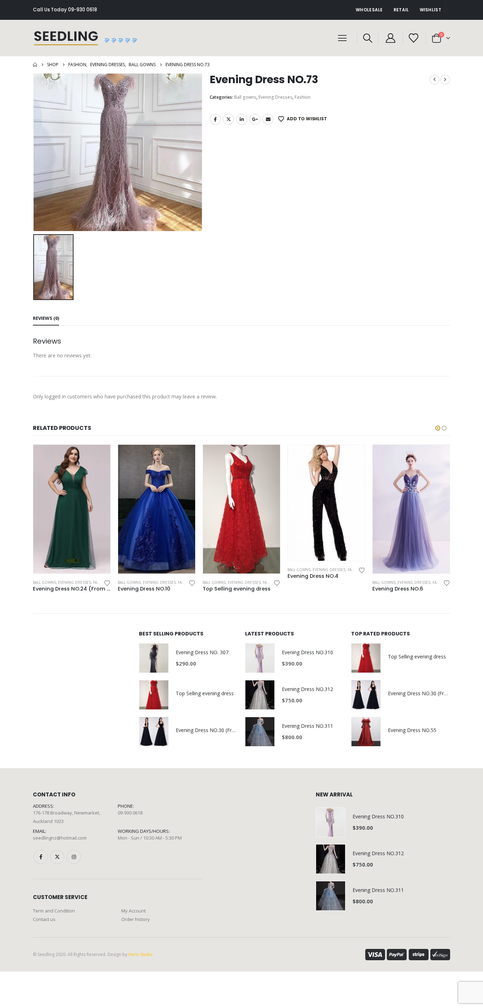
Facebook (215, 119)
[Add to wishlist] (107, 583)
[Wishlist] (413, 38)
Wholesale (369, 10)
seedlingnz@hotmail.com (60, 838)
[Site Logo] (86, 38)
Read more (98, 456)
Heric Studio (140, 954)
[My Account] (390, 38)
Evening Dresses (275, 97)
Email (268, 119)
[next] (445, 80)
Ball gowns (245, 97)
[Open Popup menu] (342, 38)
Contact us (44, 919)
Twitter (228, 119)
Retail (401, 10)
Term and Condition (54, 911)
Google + (255, 119)
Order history (135, 919)
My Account (133, 911)
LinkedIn (242, 119)
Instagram (74, 857)
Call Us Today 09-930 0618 (65, 9)
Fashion (302, 97)
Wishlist (430, 10)
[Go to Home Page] (35, 65)
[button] (367, 38)
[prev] (435, 80)
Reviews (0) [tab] (46, 318)
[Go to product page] (71, 509)
